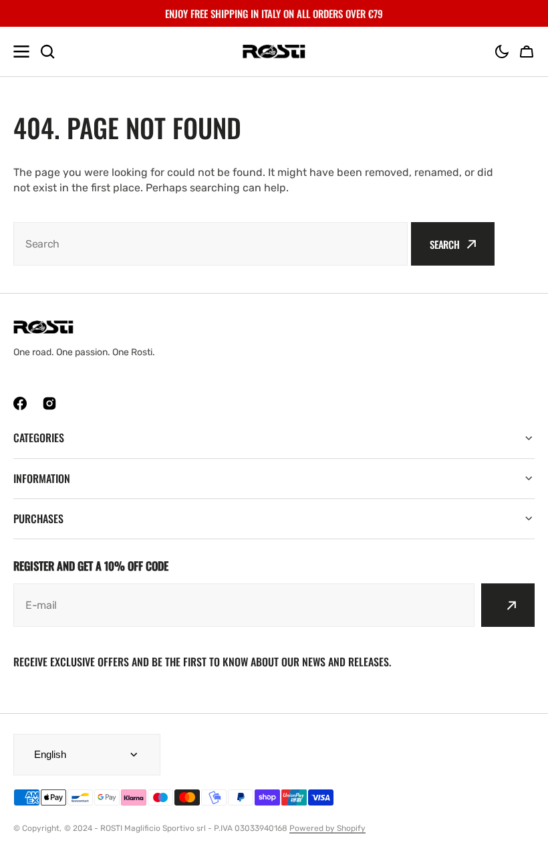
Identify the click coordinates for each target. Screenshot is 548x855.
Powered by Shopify (327, 828)
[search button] (47, 51)
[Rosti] (274, 52)
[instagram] (49, 403)
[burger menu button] (21, 51)
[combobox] (210, 244)
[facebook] (20, 403)
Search (445, 244)
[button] (502, 51)
